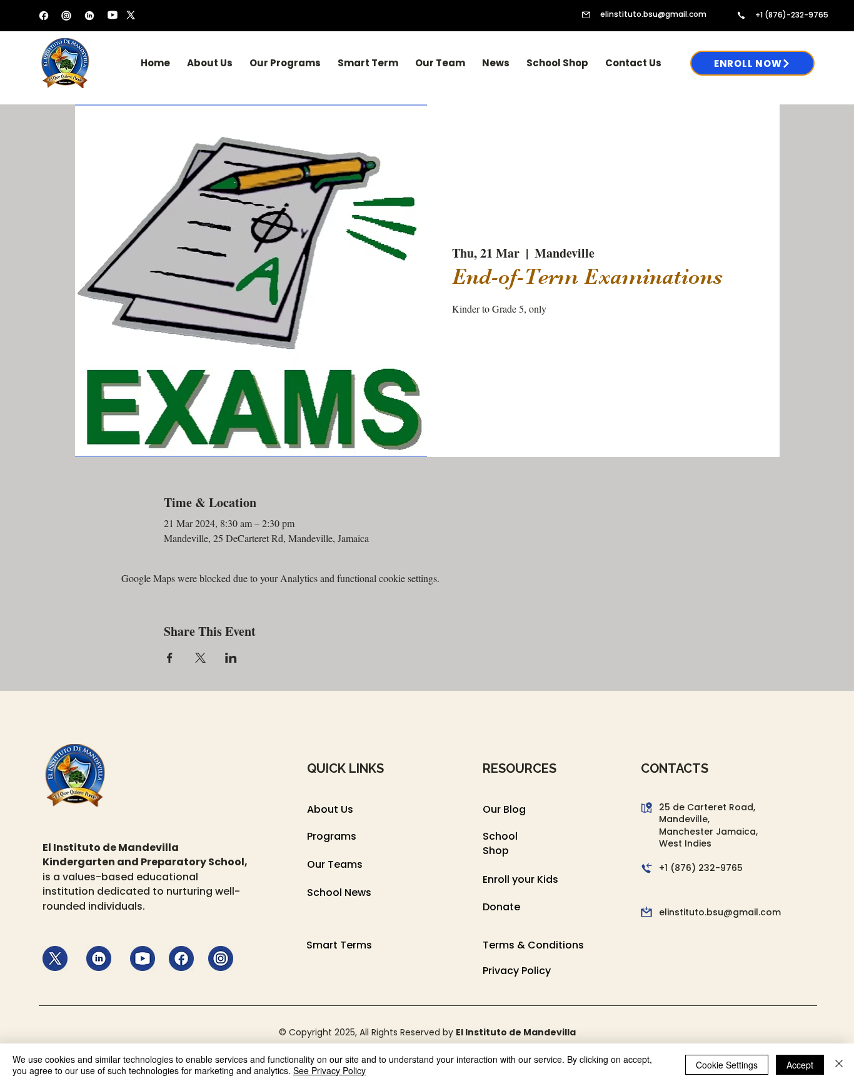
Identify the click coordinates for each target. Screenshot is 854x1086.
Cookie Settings (727, 1064)
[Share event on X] (200, 658)
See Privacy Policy (329, 1070)
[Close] (838, 1064)
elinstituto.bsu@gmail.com (653, 14)
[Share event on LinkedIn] (231, 658)
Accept (799, 1064)
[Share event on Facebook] (170, 658)
